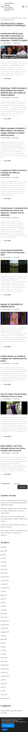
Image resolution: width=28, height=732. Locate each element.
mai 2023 (3, 691)
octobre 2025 (4, 584)
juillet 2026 (4, 551)
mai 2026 (3, 558)
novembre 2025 (5, 580)
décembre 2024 (5, 621)
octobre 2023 (4, 672)
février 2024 (4, 658)
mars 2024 (3, 654)
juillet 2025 (4, 595)
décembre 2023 (5, 665)
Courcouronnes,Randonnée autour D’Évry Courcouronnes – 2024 (13, 252)
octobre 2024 (4, 628)
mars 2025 (3, 610)
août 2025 (3, 591)
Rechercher (17, 484)
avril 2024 (3, 650)
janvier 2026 (4, 573)
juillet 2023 (4, 683)
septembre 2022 (5, 698)
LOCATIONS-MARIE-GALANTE (9, 5)
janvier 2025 (4, 617)
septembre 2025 (5, 588)
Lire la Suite (7, 78)
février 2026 (4, 569)
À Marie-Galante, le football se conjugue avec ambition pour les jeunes (14, 358)
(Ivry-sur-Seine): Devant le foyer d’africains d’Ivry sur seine (14, 395)
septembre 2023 (5, 676)
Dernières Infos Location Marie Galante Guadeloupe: (11, 712)
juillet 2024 (4, 639)
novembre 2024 (5, 624)
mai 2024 (3, 647)
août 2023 (3, 680)
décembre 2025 (5, 577)
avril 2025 (3, 606)
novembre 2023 (5, 669)
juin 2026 (3, 555)
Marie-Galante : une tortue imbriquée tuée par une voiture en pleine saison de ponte (13, 448)
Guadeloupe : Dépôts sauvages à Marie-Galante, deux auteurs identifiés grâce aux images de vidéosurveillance (14, 91)
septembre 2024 (5, 632)
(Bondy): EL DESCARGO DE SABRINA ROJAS (11, 305)
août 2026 (3, 547)
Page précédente (6, 483)
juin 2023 (3, 687)
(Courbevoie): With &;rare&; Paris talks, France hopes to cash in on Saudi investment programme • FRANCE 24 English (14, 37)
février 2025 (4, 613)
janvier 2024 (4, 661)
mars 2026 (3, 566)
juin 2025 (3, 599)
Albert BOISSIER (6, 97)
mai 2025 (3, 602)
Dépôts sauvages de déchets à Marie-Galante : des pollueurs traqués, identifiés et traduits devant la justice (13, 131)
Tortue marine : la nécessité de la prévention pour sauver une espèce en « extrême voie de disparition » (14, 211)
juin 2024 (3, 643)
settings (7, 725)
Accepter (5, 729)
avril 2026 (3, 562)
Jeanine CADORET (7, 43)
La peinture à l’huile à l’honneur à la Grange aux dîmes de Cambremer (14, 172)
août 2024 (3, 635)
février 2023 (4, 694)
